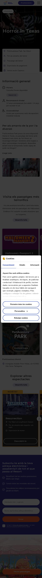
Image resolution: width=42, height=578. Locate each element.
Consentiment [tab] (8, 265)
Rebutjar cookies (21, 318)
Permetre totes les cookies (21, 304)
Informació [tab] (34, 265)
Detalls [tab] (22, 265)
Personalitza (20, 311)
